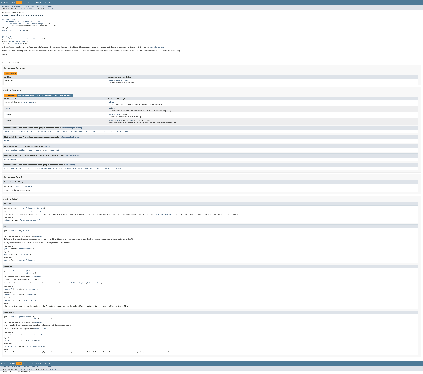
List (6, 108)
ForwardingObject (71, 137)
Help (49, 2)
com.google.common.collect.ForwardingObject (24, 21)
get (109, 108)
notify (30, 150)
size (126, 131)
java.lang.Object (8, 19)
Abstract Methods (44, 95)
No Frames (35, 6)
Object (119, 114)
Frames (27, 6)
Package (12, 2)
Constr (22, 9)
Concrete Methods (63, 95)
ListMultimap (7, 30)
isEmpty (81, 131)
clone (6, 150)
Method (29, 9)
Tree (29, 2)
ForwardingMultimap (17, 41)
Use (24, 2)
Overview (4, 2)
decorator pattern (157, 47)
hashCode (73, 131)
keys (88, 131)
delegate (111, 102)
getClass (22, 150)
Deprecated (36, 2)
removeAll (112, 114)
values (132, 131)
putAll (105, 131)
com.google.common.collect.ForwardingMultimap (28, 23)
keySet (94, 131)
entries (58, 131)
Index (44, 2)
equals (65, 131)
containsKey (35, 131)
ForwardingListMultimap (31, 39)
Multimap (22, 30)
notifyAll (39, 150)
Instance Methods (26, 95)
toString (7, 141)
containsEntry (22, 131)
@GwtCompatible (8, 37)
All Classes (47, 6)
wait (46, 150)
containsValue (47, 131)
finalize (14, 150)
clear (12, 131)
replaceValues (114, 120)
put (100, 131)
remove (119, 131)
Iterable (130, 120)
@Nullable (25, 231)
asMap (6, 131)
